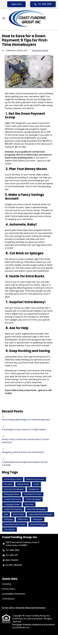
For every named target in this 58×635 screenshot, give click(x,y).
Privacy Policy (8, 588)
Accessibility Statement (13, 593)
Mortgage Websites (22, 624)
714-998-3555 (45, 4)
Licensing (6, 584)
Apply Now (16, 4)
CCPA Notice (8, 598)
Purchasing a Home (40, 50)
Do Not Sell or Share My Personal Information (24, 607)
